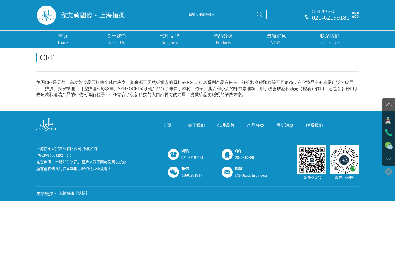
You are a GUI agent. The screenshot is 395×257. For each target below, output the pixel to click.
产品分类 (223, 39)
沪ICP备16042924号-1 (54, 156)
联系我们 (329, 39)
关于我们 (116, 39)
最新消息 (276, 39)
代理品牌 (169, 39)
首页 (63, 39)
